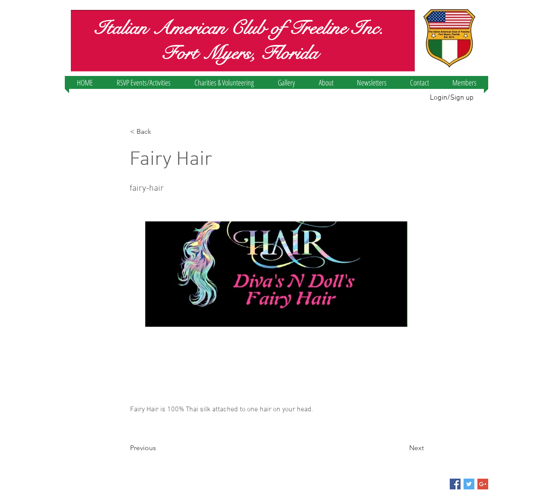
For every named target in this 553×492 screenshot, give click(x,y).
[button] (143, 82)
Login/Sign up (452, 98)
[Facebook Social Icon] (455, 484)
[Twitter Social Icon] (469, 484)
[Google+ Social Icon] (482, 484)
